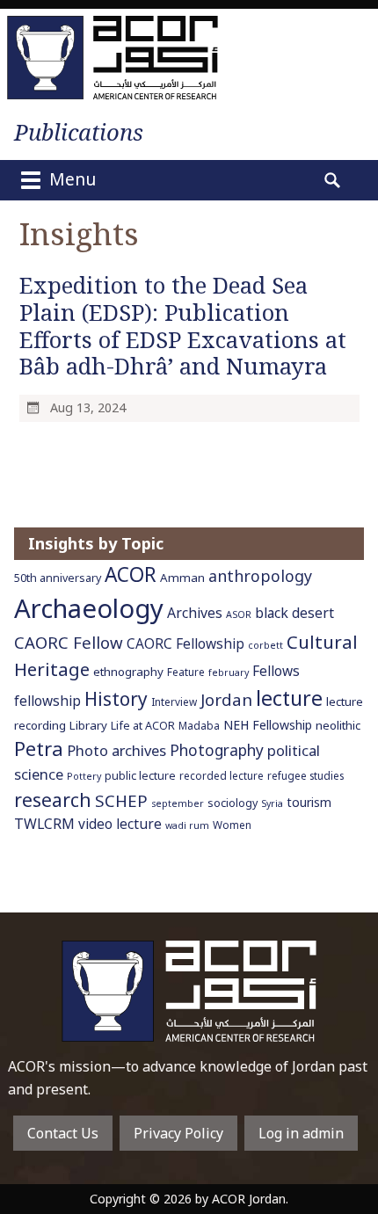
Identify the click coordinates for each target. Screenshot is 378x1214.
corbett (265, 645)
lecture (289, 698)
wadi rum (187, 825)
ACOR (130, 574)
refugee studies (305, 775)
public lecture (140, 775)
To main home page (189, 991)
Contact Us (62, 1133)
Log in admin (301, 1133)
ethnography (128, 672)
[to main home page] (112, 57)
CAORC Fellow (68, 642)
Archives (194, 612)
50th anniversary (57, 578)
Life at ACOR (143, 725)
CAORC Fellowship (185, 644)
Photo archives (116, 750)
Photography (217, 749)
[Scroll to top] (348, 1171)
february (228, 672)
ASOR (238, 614)
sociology (232, 803)
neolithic (338, 725)
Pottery (84, 776)
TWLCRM (44, 823)
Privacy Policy (178, 1133)
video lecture (120, 824)
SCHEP (121, 800)
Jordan (226, 699)
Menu (70, 179)
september (177, 803)
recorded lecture (221, 775)
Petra (38, 748)
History (116, 699)
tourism (309, 802)
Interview (174, 701)
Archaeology (89, 608)
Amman (182, 577)
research (52, 799)
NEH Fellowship (267, 724)
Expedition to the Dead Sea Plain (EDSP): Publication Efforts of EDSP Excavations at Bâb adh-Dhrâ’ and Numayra (182, 326)
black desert (294, 612)
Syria (272, 803)
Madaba (199, 725)
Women (232, 825)
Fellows (276, 671)
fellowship (47, 701)
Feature (186, 672)
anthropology (260, 575)
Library (88, 725)
